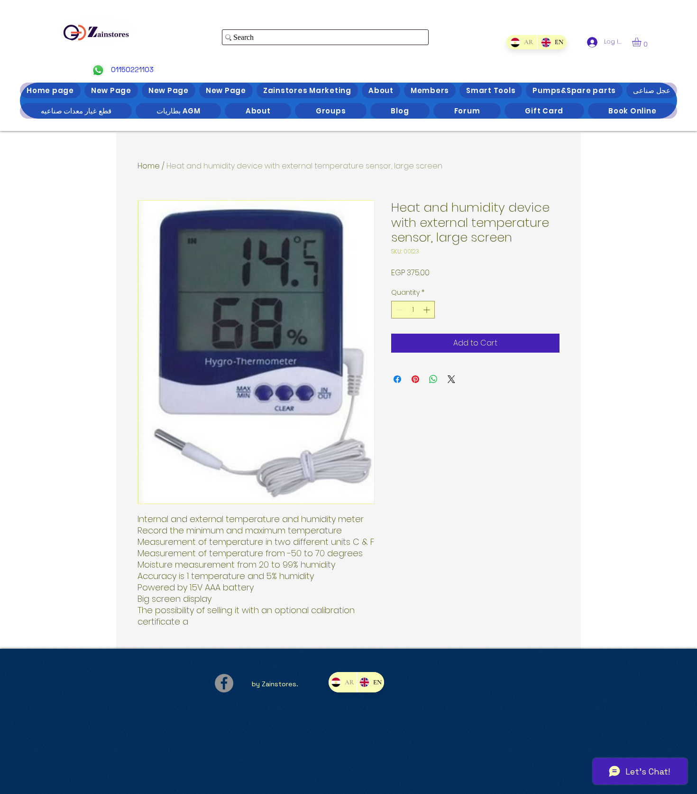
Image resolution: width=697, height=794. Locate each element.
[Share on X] (451, 379)
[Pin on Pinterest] (415, 379)
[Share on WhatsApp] (433, 379)
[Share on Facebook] (397, 379)
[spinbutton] (413, 309)
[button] (642, 42)
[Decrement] (398, 309)
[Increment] (427, 309)
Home (149, 165)
